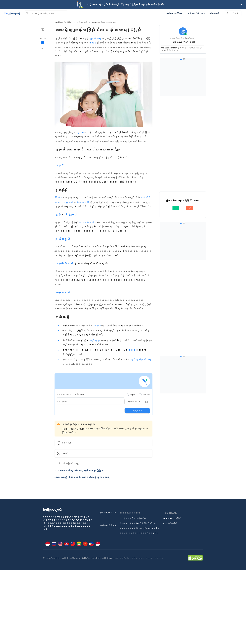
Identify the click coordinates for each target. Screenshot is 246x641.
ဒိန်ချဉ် (70, 214)
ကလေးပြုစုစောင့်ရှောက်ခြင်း (63, 22)
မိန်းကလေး (146, 394)
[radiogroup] (138, 395)
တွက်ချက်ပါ (137, 411)
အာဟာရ (92, 42)
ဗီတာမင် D (82, 202)
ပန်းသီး (59, 165)
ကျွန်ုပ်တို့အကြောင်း (170, 523)
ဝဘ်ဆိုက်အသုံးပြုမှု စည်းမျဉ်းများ (132, 518)
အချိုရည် (94, 340)
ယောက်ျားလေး (132, 394)
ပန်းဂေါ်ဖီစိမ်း (64, 263)
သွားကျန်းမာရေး (94, 38)
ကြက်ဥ (58, 197)
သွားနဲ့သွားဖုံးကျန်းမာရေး (141, 359)
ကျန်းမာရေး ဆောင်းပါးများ (108, 512)
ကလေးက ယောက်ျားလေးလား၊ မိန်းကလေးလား (70, 394)
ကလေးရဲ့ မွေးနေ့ (62, 401)
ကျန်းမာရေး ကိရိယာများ (108, 525)
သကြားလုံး (97, 325)
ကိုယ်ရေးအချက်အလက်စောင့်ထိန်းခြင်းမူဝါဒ (137, 523)
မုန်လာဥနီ (62, 239)
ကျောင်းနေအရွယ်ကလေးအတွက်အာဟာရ (103, 22)
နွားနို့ (58, 214)
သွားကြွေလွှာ (132, 349)
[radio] (127, 394)
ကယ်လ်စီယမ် (86, 222)
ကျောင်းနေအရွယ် (82, 22)
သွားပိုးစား (80, 132)
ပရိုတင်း (68, 202)
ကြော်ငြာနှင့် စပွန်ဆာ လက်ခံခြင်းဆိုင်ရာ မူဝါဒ (139, 533)
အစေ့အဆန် (62, 292)
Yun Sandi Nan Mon (169, 48)
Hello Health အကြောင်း (172, 518)
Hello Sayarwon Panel (183, 41)
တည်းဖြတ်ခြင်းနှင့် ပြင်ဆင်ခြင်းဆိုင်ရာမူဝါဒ (139, 528)
